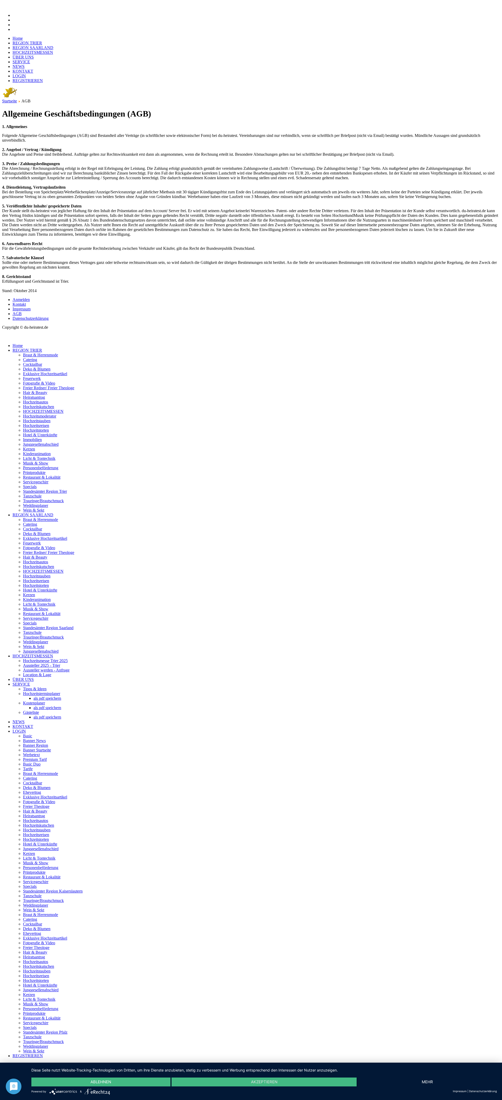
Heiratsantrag (34, 397)
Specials (30, 486)
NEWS (19, 66)
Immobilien (32, 439)
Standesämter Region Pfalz (45, 1032)
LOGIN (19, 76)
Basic (27, 736)
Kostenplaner (34, 703)
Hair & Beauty (35, 392)
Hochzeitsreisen (36, 425)
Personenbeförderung (40, 468)
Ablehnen (100, 1081)
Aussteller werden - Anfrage (46, 670)
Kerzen (29, 449)
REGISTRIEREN (28, 80)
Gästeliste (31, 712)
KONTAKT (23, 71)
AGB (17, 313)
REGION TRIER (27, 43)
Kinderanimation (37, 453)
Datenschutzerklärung (31, 318)
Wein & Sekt (33, 510)
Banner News (34, 740)
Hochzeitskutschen (38, 406)
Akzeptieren (264, 1081)
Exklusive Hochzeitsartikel (45, 374)
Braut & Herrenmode (40, 355)
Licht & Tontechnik (39, 458)
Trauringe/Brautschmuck (43, 501)
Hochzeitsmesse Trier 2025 (45, 660)
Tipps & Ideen (35, 689)
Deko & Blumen (36, 369)
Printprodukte (34, 472)
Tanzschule (32, 496)
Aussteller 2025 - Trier (41, 665)
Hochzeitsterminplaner (41, 693)
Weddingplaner (35, 505)
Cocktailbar (32, 364)
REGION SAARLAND (33, 47)
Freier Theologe (36, 806)
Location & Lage (37, 675)
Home (18, 38)
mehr (427, 1081)
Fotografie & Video (39, 383)
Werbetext (31, 754)
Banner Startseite (37, 750)
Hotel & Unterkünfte (40, 435)
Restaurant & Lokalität (41, 477)
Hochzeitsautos (35, 402)
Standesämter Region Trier (45, 491)
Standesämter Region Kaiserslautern (53, 891)
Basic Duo (32, 764)
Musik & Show (35, 463)
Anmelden (21, 299)
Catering (30, 359)
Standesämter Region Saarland (48, 628)
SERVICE (21, 62)
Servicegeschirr (35, 482)
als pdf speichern (47, 698)
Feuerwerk (32, 378)
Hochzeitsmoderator (39, 416)
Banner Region (35, 745)
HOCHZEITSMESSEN (33, 52)
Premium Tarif (35, 759)
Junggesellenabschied (41, 444)
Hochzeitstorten (36, 430)
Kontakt (19, 304)
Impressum (22, 309)
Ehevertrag (32, 792)
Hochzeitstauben (36, 421)
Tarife (28, 769)
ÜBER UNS (23, 57)
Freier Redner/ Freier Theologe (48, 388)
